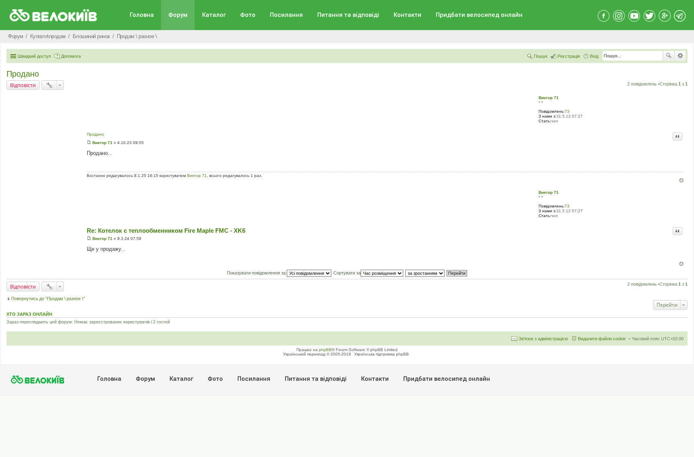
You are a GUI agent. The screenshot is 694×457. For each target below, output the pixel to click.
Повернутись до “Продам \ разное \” (48, 298)
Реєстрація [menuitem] (568, 56)
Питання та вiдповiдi (348, 14)
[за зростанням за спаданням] (425, 272)
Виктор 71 (549, 97)
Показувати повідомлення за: (257, 272)
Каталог (214, 14)
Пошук (669, 56)
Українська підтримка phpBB (381, 354)
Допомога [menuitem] (71, 56)
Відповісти (23, 85)
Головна (142, 14)
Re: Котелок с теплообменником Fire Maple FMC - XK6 (166, 230)
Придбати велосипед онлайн (479, 14)
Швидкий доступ (34, 56)
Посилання (286, 14)
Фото (247, 14)
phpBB (325, 349)
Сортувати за (347, 272)
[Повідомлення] (89, 142)
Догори (681, 180)
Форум (178, 14)
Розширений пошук (680, 56)
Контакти (407, 14)
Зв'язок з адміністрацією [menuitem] (543, 338)
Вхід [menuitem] (594, 56)
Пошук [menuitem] (540, 56)
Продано (22, 73)
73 (567, 111)
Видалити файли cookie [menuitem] (602, 338)
